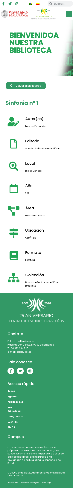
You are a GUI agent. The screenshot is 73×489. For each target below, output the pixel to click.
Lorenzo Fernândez (35, 126)
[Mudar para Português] (30, 3)
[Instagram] (16, 3)
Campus (15, 436)
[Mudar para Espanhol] (37, 3)
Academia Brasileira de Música (43, 148)
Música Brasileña (35, 215)
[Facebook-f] (3, 3)
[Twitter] (10, 3)
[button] (69, 14)
